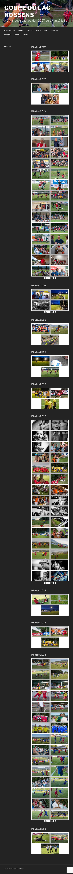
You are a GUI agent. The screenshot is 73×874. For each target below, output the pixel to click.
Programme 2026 (9, 30)
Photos (38, 30)
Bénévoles (7, 34)
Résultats (21, 30)
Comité (46, 30)
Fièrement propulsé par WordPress (14, 868)
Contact (25, 34)
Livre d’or (16, 34)
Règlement (55, 30)
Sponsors (30, 30)
